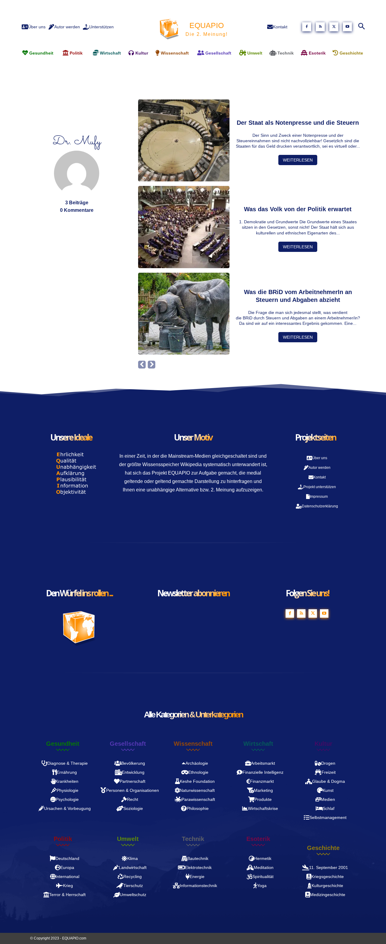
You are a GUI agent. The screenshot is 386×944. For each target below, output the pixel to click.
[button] (361, 27)
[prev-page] (142, 365)
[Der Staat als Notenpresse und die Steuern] (183, 140)
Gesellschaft (128, 744)
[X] (333, 26)
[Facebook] (306, 26)
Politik (63, 839)
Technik (193, 839)
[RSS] (320, 26)
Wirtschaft (258, 744)
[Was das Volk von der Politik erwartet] (183, 227)
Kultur (323, 744)
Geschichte (323, 848)
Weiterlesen (298, 160)
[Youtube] (347, 26)
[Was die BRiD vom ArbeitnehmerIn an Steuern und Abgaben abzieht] (183, 314)
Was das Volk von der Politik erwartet (298, 209)
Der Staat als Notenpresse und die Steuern (298, 122)
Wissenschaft (193, 744)
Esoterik (258, 839)
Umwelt (128, 839)
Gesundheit (62, 744)
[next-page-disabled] (151, 365)
